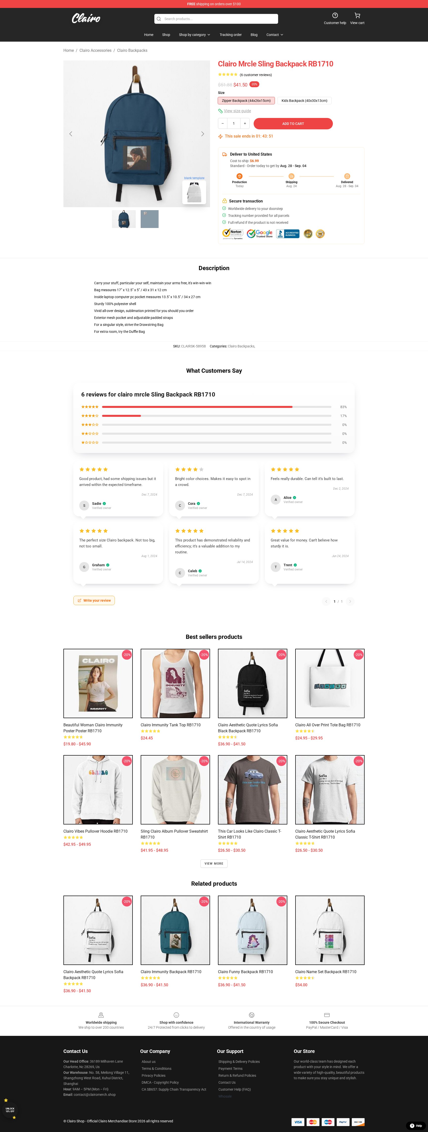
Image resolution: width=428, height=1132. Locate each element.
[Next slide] (202, 134)
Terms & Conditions (156, 1069)
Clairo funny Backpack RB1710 (245, 971)
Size (221, 93)
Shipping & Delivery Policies (239, 1062)
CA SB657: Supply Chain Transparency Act (174, 1089)
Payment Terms (230, 1069)
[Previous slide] (71, 134)
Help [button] (419, 1126)
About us (149, 1062)
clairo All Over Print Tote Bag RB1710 (327, 725)
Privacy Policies (153, 1075)
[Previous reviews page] (326, 601)
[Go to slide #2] (149, 219)
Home (68, 50)
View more (214, 863)
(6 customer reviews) (256, 75)
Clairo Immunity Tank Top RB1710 (171, 725)
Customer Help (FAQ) (234, 1089)
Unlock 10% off (10, 1110)
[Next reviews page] (350, 601)
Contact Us (227, 1082)
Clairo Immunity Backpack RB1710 (171, 971)
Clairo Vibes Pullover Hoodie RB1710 (95, 831)
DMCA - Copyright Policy (160, 1082)
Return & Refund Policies (237, 1075)
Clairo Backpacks (132, 50)
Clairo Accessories (95, 50)
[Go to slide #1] (124, 219)
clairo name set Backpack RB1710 (325, 971)
